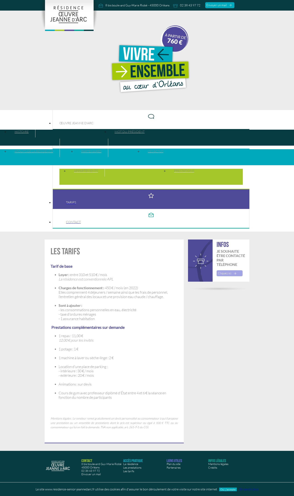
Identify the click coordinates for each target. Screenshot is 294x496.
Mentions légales (218, 464)
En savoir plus (248, 489)
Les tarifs (128, 471)
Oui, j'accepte (228, 489)
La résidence (130, 464)
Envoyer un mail (217, 5)
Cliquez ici (225, 273)
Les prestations (132, 467)
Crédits (212, 467)
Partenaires (174, 467)
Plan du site (173, 464)
